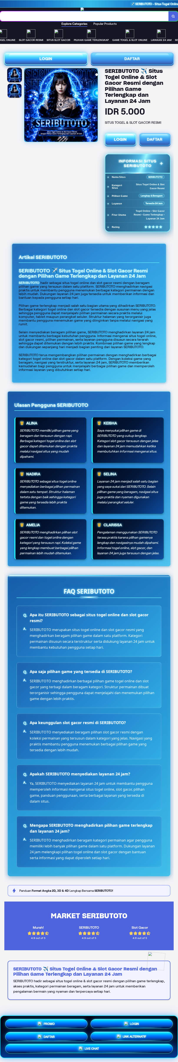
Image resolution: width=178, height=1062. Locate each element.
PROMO (49, 1022)
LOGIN (46, 59)
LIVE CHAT (92, 1049)
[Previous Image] (27, 105)
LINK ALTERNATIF (134, 1036)
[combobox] (84, 16)
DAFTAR (132, 59)
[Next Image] (94, 105)
